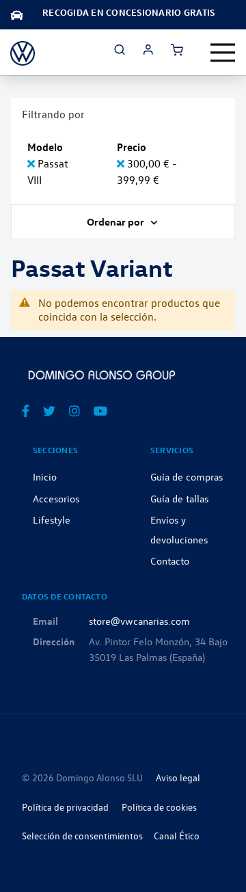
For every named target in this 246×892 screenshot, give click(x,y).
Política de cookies (159, 807)
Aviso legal (178, 777)
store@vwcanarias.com (139, 620)
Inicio (45, 476)
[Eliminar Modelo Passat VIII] (32, 163)
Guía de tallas (179, 498)
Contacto (169, 560)
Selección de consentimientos (82, 835)
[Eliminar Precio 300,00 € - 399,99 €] (122, 163)
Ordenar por (116, 221)
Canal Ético (177, 835)
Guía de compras (186, 476)
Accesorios (56, 498)
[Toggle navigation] (223, 52)
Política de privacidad (65, 807)
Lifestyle (51, 519)
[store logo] (22, 52)
